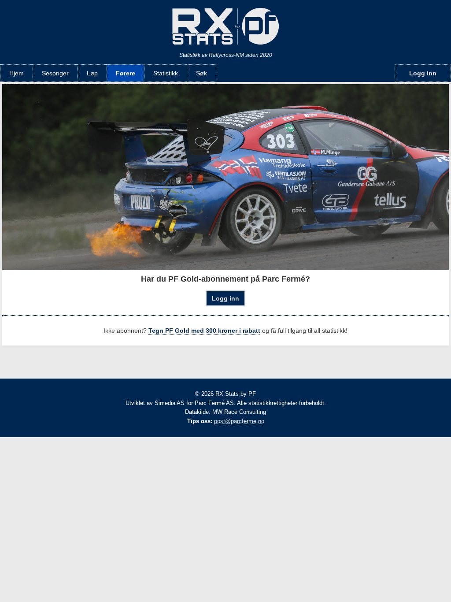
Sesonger (55, 73)
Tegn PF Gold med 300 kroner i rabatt (204, 330)
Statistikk (165, 73)
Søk (201, 73)
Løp (92, 73)
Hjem (16, 73)
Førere (125, 73)
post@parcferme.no (239, 421)
